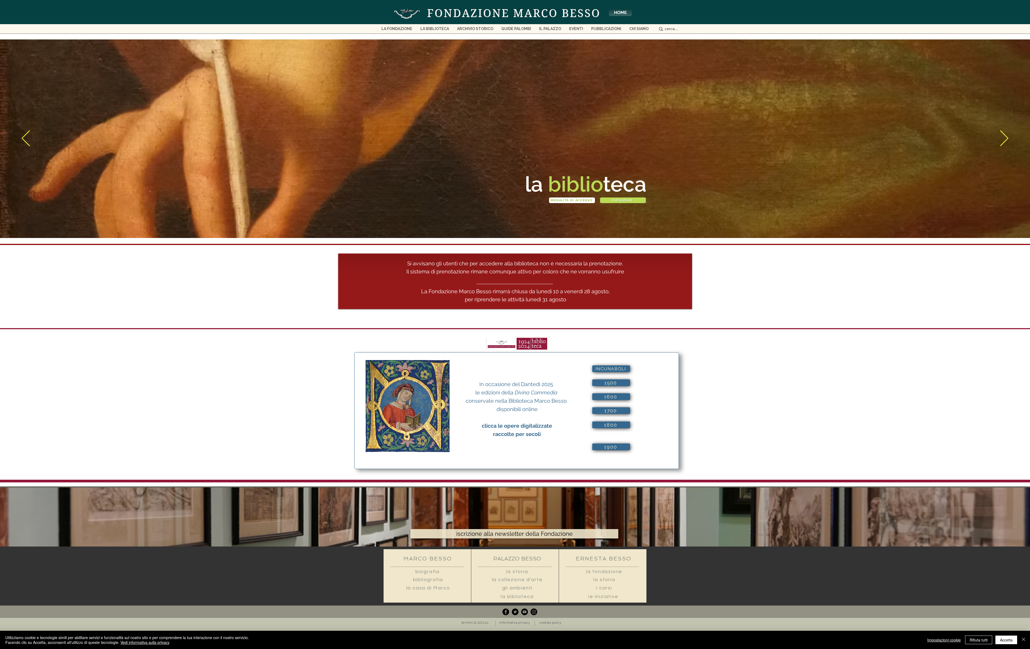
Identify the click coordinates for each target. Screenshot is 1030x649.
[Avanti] (1004, 138)
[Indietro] (26, 138)
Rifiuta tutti (979, 640)
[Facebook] (505, 611)
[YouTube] (524, 611)
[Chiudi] (1023, 640)
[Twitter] (515, 611)
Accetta (1006, 640)
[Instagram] (534, 611)
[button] (639, 30)
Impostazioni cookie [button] (944, 640)
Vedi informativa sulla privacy (145, 642)
